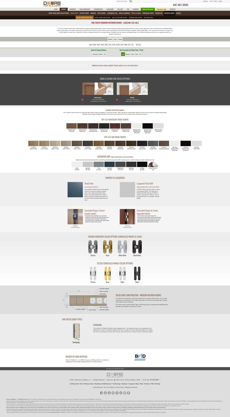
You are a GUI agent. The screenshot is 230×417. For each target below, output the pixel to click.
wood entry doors (91, 405)
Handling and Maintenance (103, 384)
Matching (95, 54)
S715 (113, 44)
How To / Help (213, 1)
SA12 (98, 44)
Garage (178, 13)
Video (141, 384)
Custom (84, 13)
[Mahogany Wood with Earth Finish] (71, 126)
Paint (136, 54)
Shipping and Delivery (131, 387)
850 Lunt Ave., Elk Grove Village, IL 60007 (128, 380)
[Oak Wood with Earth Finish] (109, 143)
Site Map (157, 384)
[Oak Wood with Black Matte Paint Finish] (185, 143)
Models (110, 39)
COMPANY (136, 9)
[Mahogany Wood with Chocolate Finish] (126, 126)
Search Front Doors (123, 1)
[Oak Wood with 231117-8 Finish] (44, 143)
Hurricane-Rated (148, 13)
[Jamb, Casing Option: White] (132, 88)
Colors (115, 39)
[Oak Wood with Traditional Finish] (99, 143)
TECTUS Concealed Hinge (127, 226)
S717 (122, 44)
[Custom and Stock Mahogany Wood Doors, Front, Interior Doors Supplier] (53, 4)
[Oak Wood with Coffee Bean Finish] (131, 143)
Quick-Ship (74, 13)
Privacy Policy (120, 387)
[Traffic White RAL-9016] (77, 164)
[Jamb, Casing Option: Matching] (97, 88)
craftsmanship (203, 401)
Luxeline (84, 17)
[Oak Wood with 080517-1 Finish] (55, 143)
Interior (169, 13)
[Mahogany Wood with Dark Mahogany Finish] (115, 126)
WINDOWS (73, 9)
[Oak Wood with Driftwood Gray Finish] (164, 143)
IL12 (132, 44)
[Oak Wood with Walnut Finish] (120, 143)
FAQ (128, 9)
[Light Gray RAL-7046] (99, 164)
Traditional (135, 17)
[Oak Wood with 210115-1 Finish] (88, 143)
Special (148, 9)
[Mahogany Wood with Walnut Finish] (82, 126)
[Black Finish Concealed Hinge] (137, 273)
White (100, 54)
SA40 (106, 44)
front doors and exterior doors (48, 404)
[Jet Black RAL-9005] (142, 164)
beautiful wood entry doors (33, 404)
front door (11, 405)
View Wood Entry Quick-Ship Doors (115, 369)
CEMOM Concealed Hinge (75, 226)
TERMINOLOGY (98, 9)
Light (123, 54)
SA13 (102, 44)
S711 (110, 44)
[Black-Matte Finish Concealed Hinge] (137, 247)
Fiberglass (159, 13)
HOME (56, 9)
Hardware (124, 384)
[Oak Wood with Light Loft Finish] (33, 143)
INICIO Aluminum (124, 13)
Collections (59, 13)
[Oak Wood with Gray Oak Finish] (153, 143)
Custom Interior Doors (84, 399)
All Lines (138, 44)
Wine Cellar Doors (96, 399)
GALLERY (120, 9)
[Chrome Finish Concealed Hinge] (93, 247)
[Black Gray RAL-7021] (131, 164)
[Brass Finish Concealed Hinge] (107, 247)
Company (131, 384)
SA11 (94, 44)
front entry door (12, 401)
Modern (93, 13)
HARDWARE (110, 9)
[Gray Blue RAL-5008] (109, 164)
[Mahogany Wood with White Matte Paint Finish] (137, 126)
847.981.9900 (180, 5)
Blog (137, 384)
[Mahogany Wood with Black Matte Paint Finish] (147, 126)
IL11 (129, 44)
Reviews (205, 1)
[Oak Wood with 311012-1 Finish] (77, 143)
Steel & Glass (136, 13)
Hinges (120, 39)
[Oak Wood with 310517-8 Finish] (66, 143)
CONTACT (173, 9)
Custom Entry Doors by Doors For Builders (68, 399)
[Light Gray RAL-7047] (88, 164)
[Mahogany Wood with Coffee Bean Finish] (93, 126)
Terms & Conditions (109, 387)
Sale (161, 9)
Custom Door (160, 404)
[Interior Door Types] (76, 344)
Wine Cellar (148, 17)
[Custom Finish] (153, 164)
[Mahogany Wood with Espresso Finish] (104, 126)
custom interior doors (90, 404)
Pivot (101, 13)
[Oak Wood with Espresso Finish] (142, 143)
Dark (132, 54)
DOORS (63, 9)
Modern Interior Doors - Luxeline (115, 22)
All (104, 54)
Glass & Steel (119, 17)
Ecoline (102, 17)
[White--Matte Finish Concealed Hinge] (122, 247)
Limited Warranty (97, 387)
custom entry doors (77, 404)
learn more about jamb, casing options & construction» (98, 100)
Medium (128, 54)
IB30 (125, 44)
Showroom (110, 380)
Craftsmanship (74, 384)
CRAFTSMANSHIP (85, 9)
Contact (220, 1)
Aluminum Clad (112, 13)
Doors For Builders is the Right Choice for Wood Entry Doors (42, 399)
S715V (118, 44)
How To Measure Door (87, 384)
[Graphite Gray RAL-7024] (120, 164)
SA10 (90, 44)
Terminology (116, 384)
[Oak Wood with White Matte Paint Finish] (175, 143)
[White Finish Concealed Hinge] (122, 273)
